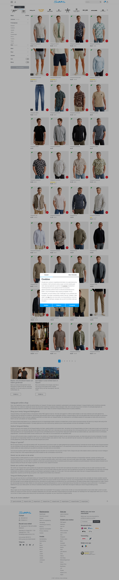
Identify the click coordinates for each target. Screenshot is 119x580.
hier (48, 297)
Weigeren (58, 305)
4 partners (64, 286)
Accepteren (72, 305)
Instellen (46, 305)
